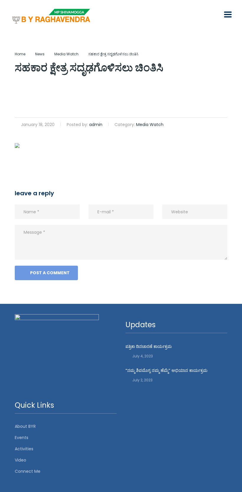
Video (20, 460)
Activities (24, 448)
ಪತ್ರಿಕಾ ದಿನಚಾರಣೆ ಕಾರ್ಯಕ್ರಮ (148, 346)
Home (20, 54)
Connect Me (27, 471)
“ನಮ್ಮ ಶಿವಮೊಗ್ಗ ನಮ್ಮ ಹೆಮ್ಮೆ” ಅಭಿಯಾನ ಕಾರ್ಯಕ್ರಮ (166, 370)
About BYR (25, 426)
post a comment (50, 273)
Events (21, 437)
